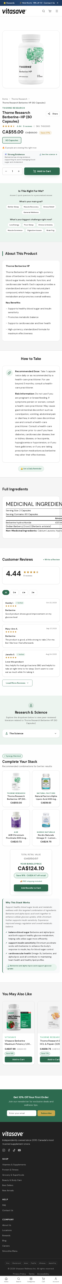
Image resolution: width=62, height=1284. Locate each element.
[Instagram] (3, 1150)
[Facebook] (8, 1150)
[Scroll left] (2, 1033)
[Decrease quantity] (6, 171)
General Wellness (31, 212)
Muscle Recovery (31, 207)
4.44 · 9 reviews (24, 126)
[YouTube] (19, 1150)
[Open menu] (57, 11)
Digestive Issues (34, 230)
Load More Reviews (15, 683)
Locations (7, 1230)
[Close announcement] (58, 3)
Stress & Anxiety (45, 225)
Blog (4, 1240)
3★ (33, 592)
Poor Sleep (29, 225)
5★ (14, 592)
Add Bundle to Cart (31, 888)
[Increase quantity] (18, 171)
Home (5, 99)
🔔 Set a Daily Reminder (31, 468)
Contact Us (49, 3)
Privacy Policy (19, 1274)
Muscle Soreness (15, 230)
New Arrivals (8, 1190)
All (6, 592)
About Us (6, 1225)
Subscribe (46, 1113)
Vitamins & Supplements (14, 1164)
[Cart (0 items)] (50, 11)
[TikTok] (14, 1150)
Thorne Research (19, 99)
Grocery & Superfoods (13, 1175)
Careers (6, 1245)
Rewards (6, 1235)
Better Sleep (13, 207)
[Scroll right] (59, 1033)
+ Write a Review (51, 559)
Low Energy (14, 225)
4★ (24, 592)
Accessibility (43, 1274)
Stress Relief (48, 207)
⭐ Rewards (9, 3)
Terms (31, 1274)
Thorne (10, 266)
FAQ (4, 1205)
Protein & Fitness (10, 1169)
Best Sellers (7, 1185)
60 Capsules (11, 140)
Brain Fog (50, 230)
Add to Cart (44, 171)
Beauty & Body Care (12, 1180)
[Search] (43, 11)
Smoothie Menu (9, 1251)
